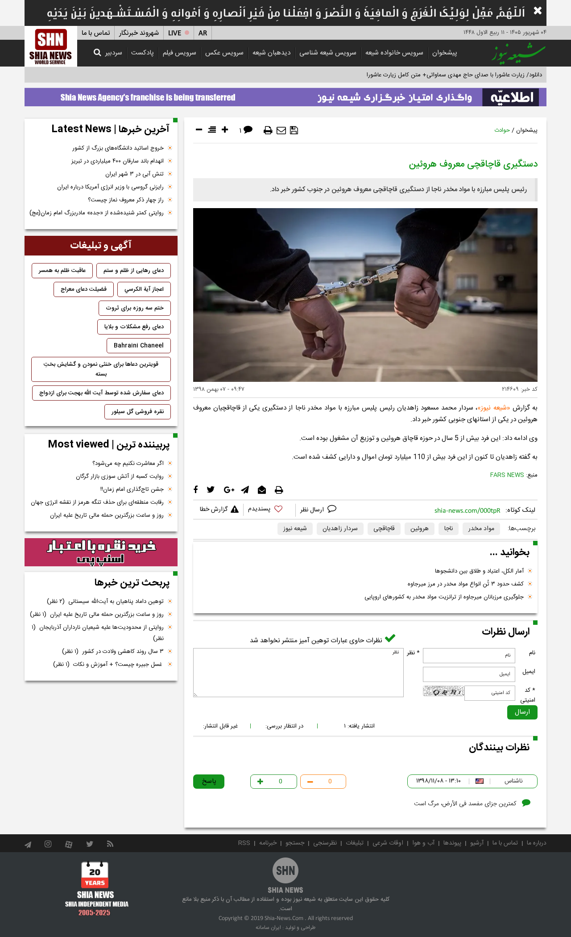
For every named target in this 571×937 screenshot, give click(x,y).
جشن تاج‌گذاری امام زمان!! (131, 489)
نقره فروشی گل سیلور (138, 412)
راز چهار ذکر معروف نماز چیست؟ (126, 200)
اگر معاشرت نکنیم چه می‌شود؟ (128, 463)
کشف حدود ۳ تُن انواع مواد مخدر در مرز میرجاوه (466, 584)
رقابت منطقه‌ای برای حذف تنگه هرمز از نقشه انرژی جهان (97, 502)
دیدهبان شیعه (271, 53)
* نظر (413, 653)
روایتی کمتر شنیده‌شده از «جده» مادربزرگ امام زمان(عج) (96, 213)
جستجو (295, 843)
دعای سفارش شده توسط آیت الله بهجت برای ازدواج (101, 393)
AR (203, 33)
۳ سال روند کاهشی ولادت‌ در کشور (113, 652)
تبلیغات (355, 843)
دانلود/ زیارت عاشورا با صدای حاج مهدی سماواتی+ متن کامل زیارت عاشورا (454, 75)
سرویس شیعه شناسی (327, 53)
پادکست (142, 53)
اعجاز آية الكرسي (144, 289)
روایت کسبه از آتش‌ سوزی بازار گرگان (120, 476)
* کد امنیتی (527, 695)
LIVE (174, 33)
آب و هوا (423, 843)
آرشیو (477, 843)
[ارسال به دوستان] (281, 130)
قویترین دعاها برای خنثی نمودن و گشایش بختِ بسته (101, 369)
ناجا (448, 528)
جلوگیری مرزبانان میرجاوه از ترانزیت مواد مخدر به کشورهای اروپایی (444, 597)
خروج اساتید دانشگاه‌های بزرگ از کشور (118, 148)
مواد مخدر (481, 528)
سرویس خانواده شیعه (394, 53)
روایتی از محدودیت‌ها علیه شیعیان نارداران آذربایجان (98, 633)
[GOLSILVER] (101, 552)
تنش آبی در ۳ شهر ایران (134, 174)
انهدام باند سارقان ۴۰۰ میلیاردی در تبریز (117, 161)
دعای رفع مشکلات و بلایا (134, 327)
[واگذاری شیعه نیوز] (285, 95)
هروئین (419, 528)
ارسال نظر (313, 510)
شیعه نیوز (493, 408)
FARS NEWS (507, 475)
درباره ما (536, 843)
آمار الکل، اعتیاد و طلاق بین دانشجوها (479, 571)
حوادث (502, 130)
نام (532, 653)
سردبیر (113, 53)
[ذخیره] (294, 130)
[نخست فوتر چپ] (97, 888)
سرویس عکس (224, 53)
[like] (269, 510)
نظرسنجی (325, 843)
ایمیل (528, 672)
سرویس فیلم (179, 53)
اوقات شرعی (387, 843)
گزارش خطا (214, 509)
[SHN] (51, 46)
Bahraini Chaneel (139, 346)
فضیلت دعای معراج (84, 289)
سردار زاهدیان (340, 528)
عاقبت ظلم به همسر (62, 271)
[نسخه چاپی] (268, 130)
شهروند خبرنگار (139, 33)
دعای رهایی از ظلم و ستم (133, 271)
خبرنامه (268, 843)
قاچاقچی (384, 528)
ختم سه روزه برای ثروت (135, 308)
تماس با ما (96, 33)
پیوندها (452, 843)
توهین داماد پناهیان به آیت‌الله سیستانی (105, 602)
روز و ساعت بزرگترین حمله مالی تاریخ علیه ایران (107, 515)
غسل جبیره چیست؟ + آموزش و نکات (108, 664)
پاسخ (209, 781)
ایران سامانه (268, 927)
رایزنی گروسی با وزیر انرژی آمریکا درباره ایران (110, 187)
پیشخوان (444, 53)
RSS (244, 843)
